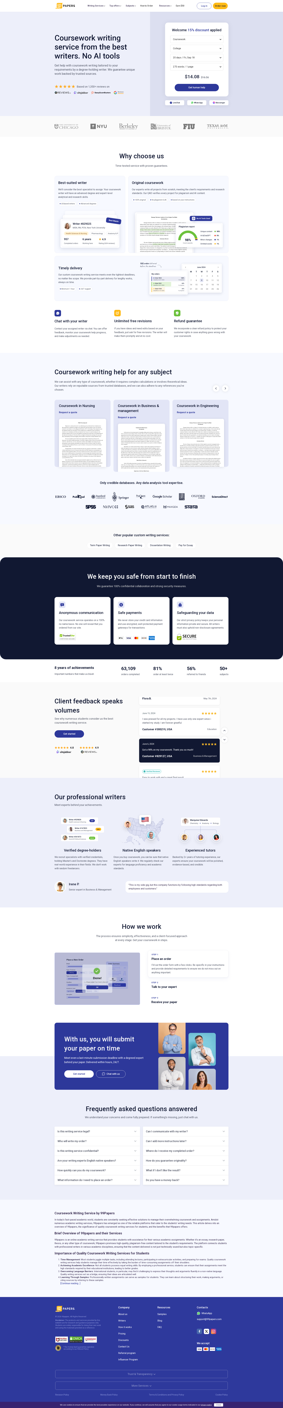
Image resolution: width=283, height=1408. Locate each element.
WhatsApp (198, 103)
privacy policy (206, 1405)
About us (122, 1314)
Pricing (121, 1333)
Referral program (127, 1353)
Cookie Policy (221, 1395)
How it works (125, 1327)
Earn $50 (180, 6)
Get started (69, 733)
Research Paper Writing (130, 545)
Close (218, 1405)
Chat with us (113, 1074)
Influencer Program (128, 1359)
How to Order (146, 6)
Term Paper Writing (100, 545)
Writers (122, 1320)
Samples (162, 1314)
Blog (159, 1320)
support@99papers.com (209, 1319)
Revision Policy (62, 1395)
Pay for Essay (185, 545)
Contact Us (123, 1346)
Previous (216, 388)
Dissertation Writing (160, 545)
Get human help (196, 87)
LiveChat (176, 103)
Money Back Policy (109, 1395)
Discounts (123, 1340)
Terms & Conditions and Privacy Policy (166, 1395)
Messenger (220, 103)
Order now (220, 6)
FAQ (159, 1327)
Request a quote (68, 412)
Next (225, 388)
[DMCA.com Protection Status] (76, 1340)
